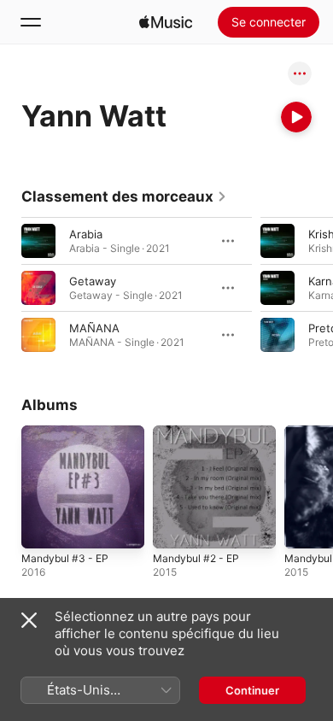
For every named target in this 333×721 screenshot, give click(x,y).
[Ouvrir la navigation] (31, 22)
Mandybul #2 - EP (196, 558)
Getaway (92, 281)
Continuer (252, 690)
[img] (165, 22)
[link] (124, 196)
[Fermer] (29, 620)
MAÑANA (94, 328)
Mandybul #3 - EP (64, 558)
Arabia (85, 234)
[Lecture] (296, 117)
